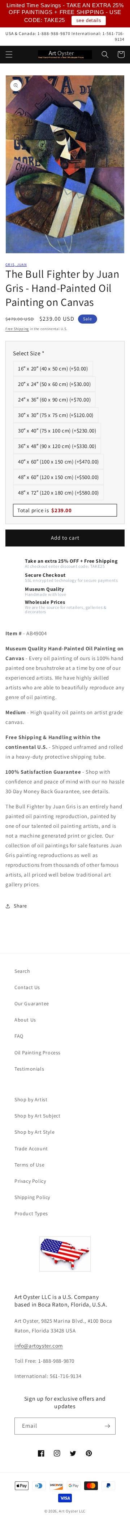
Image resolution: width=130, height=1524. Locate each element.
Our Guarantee (31, 1003)
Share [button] (20, 905)
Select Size (29, 353)
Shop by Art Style (34, 1132)
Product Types (31, 1213)
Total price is (44, 510)
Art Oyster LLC (72, 1511)
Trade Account (31, 1148)
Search (22, 971)
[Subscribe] (107, 1426)
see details (88, 20)
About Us (25, 1019)
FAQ (18, 1036)
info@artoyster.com (38, 1345)
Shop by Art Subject (37, 1115)
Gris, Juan (16, 264)
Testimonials (29, 1069)
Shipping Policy (32, 1197)
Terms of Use (29, 1164)
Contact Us (27, 987)
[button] (9, 54)
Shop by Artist (30, 1099)
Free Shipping (17, 328)
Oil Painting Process (37, 1052)
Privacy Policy (30, 1181)
